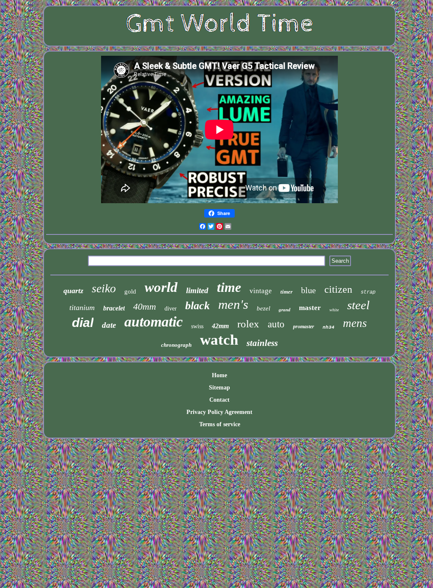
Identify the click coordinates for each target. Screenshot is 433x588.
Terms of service (219, 424)
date (109, 325)
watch (219, 340)
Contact (219, 400)
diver (170, 308)
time (229, 287)
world (161, 287)
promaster (303, 326)
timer (286, 292)
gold (130, 291)
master (310, 308)
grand (284, 309)
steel (358, 305)
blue (308, 290)
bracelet (114, 308)
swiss (197, 326)
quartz (73, 290)
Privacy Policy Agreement (219, 412)
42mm (220, 325)
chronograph (176, 345)
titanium (82, 307)
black (197, 305)
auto (276, 324)
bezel (263, 308)
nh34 (328, 327)
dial (82, 322)
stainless (262, 343)
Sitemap (219, 387)
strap (368, 292)
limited (197, 290)
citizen (338, 289)
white (334, 310)
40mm (144, 306)
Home (219, 375)
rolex (248, 323)
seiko (104, 288)
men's (233, 304)
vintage (260, 291)
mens (355, 323)
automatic (153, 321)
